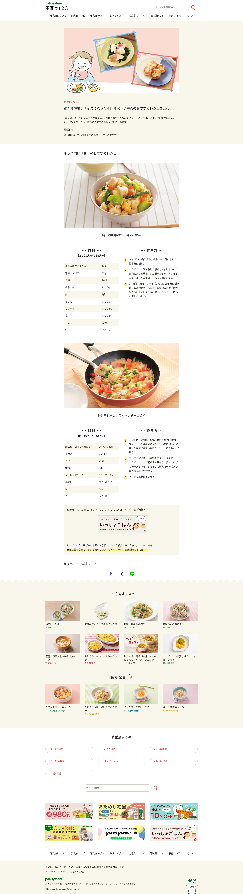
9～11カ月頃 (57, 761)
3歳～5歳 (56, 773)
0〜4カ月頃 (57, 749)
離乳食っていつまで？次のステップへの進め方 (92, 135)
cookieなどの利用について (95, 884)
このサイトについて (57, 872)
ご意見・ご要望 (77, 872)
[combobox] (177, 7)
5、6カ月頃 (109, 749)
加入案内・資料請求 (54, 884)
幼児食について (72, 102)
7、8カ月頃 (162, 749)
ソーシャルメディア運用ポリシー (124, 884)
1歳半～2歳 (162, 761)
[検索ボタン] (193, 7)
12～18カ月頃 (110, 761)
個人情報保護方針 (73, 884)
